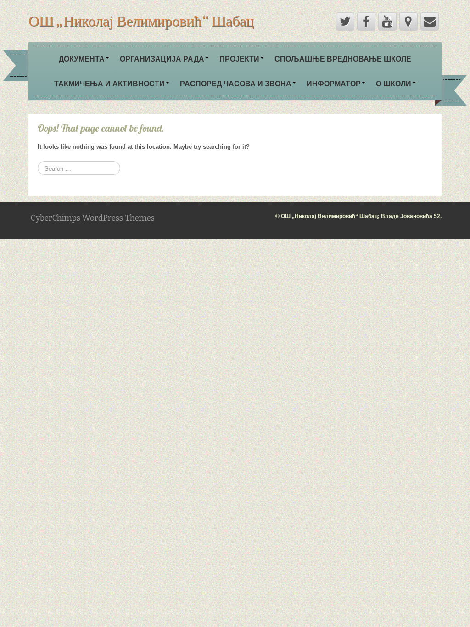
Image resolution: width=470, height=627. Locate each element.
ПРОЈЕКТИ (239, 58)
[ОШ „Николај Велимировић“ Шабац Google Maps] (408, 21)
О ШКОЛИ (393, 83)
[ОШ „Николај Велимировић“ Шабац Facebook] (366, 21)
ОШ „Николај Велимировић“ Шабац (141, 20)
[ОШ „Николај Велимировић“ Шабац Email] (429, 21)
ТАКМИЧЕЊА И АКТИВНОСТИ (109, 83)
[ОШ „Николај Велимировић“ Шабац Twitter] (345, 21)
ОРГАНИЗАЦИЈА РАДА (162, 58)
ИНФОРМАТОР (334, 83)
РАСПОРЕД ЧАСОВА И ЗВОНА (235, 83)
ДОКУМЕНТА (82, 58)
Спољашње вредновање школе (342, 58)
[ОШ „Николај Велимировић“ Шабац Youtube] (387, 21)
